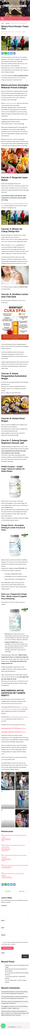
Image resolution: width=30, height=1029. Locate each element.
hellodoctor (13, 245)
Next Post (21, 891)
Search (3, 953)
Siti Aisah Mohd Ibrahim (8, 31)
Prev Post (8, 891)
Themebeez (19, 1027)
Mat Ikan (3, 1001)
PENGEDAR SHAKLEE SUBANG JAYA (15, 7)
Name (3, 920)
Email (3, 927)
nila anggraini (4, 1006)
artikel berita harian (11, 103)
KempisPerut (13, 728)
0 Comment (4, 33)
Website (3, 935)
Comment (4, 905)
